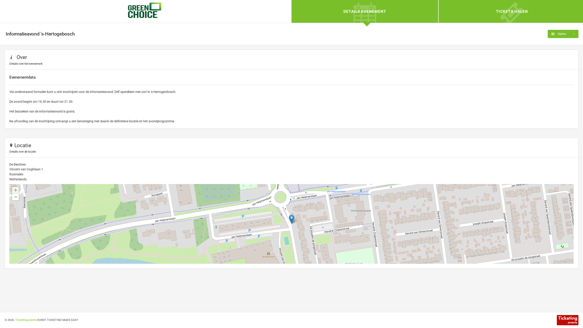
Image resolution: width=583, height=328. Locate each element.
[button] (291, 219)
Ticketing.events (26, 320)
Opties (561, 34)
